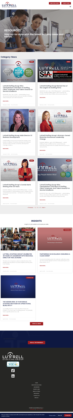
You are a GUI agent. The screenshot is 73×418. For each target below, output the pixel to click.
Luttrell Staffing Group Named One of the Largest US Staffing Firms (53, 87)
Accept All (67, 415)
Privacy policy (52, 415)
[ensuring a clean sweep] (55, 239)
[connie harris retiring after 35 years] (18, 169)
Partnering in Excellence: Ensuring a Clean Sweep (55, 255)
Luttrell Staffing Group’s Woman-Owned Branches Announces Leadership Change (55, 137)
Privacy (32, 409)
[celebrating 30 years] (18, 239)
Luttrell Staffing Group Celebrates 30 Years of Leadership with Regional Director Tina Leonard (18, 256)
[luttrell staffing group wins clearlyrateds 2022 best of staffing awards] (18, 70)
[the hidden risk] (18, 286)
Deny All (60, 415)
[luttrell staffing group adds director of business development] (18, 120)
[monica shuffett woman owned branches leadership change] (55, 120)
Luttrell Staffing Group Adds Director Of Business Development (17, 136)
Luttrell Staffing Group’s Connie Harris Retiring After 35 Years (17, 186)
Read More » (6, 101)
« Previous (30, 207)
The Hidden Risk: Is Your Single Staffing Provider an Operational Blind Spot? (17, 303)
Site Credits (39, 409)
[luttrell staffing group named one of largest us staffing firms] (55, 70)
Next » (43, 207)
